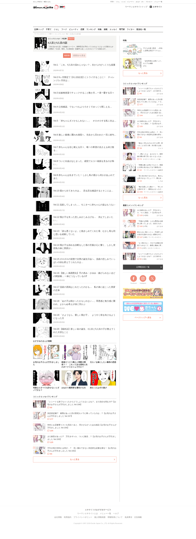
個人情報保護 (99, 517)
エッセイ (113, 29)
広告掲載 (138, 517)
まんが (138, 1)
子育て (112, 1)
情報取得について (115, 517)
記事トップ (39, 29)
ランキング (91, 29)
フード (64, 29)
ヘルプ (116, 513)
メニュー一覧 (158, 1)
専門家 (122, 29)
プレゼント (149, 1)
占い (142, 1)
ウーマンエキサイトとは (87, 513)
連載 (105, 29)
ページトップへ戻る (143, 317)
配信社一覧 (141, 29)
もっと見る (74, 459)
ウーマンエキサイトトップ (136, 7)
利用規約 (67, 517)
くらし (118, 1)
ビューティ (130, 1)
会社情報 (58, 517)
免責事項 (128, 517)
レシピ (124, 1)
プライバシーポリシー (82, 517)
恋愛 (82, 29)
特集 (100, 29)
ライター (130, 29)
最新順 (67, 55)
